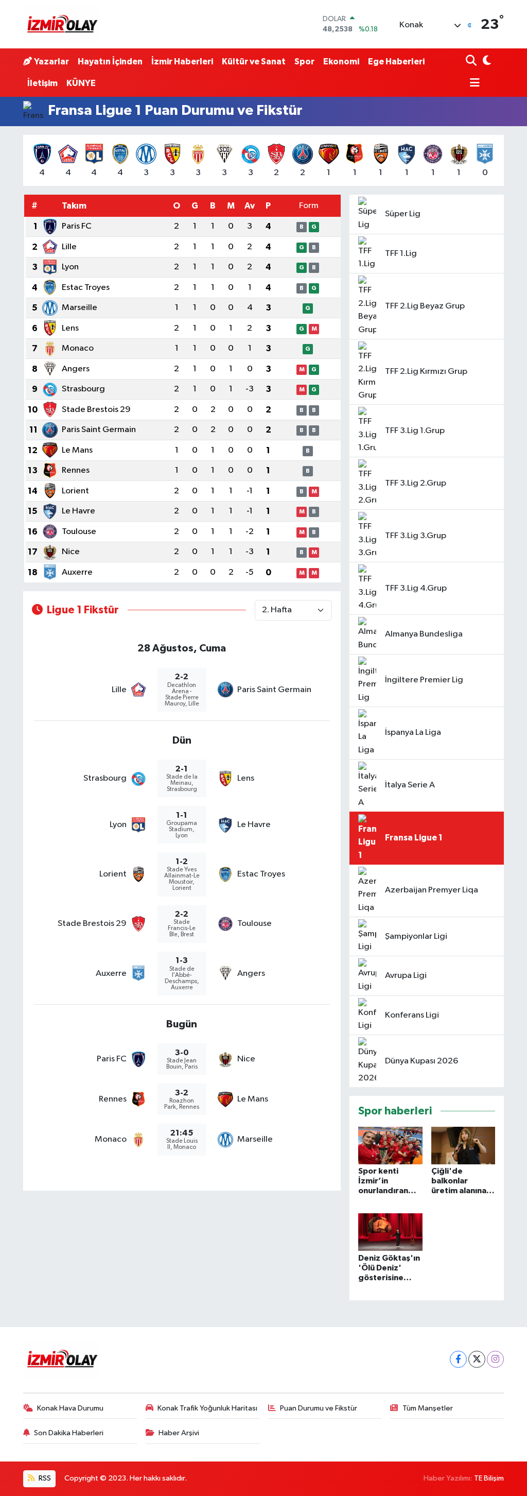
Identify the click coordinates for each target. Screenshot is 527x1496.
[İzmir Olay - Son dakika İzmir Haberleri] (61, 24)
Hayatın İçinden (110, 61)
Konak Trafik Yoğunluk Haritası (207, 1408)
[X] (476, 1359)
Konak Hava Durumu (70, 1408)
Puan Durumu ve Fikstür (318, 1408)
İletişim (42, 83)
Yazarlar (51, 61)
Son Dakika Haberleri (68, 1433)
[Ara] (472, 61)
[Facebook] (458, 1359)
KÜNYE (81, 83)
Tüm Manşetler (427, 1408)
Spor (304, 61)
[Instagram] (495, 1359)
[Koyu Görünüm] (486, 61)
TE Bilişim (489, 1478)
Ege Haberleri (396, 61)
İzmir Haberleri (182, 61)
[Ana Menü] (473, 84)
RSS (44, 1478)
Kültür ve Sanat (254, 61)
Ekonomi (341, 61)
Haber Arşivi (179, 1433)
